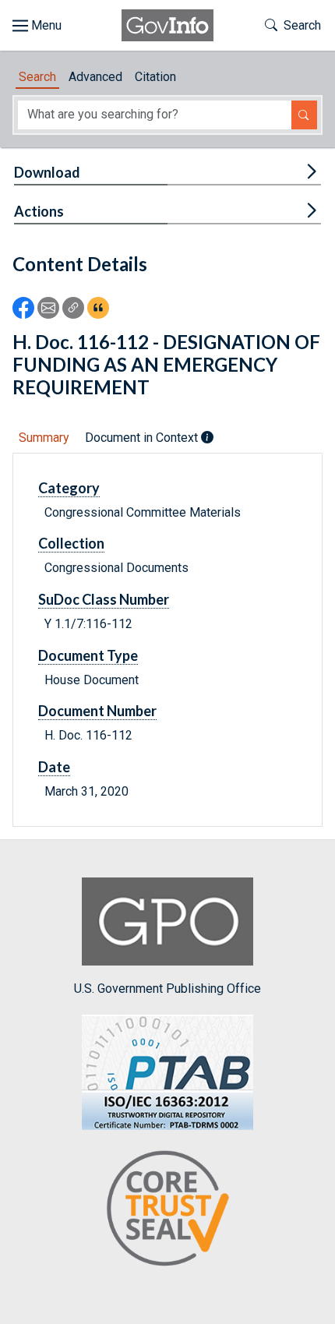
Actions (39, 211)
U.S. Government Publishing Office (167, 988)
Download (47, 172)
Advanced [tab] (95, 76)
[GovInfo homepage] (167, 25)
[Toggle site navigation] (37, 25)
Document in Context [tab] (143, 437)
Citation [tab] (155, 76)
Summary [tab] (44, 437)
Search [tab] (37, 76)
